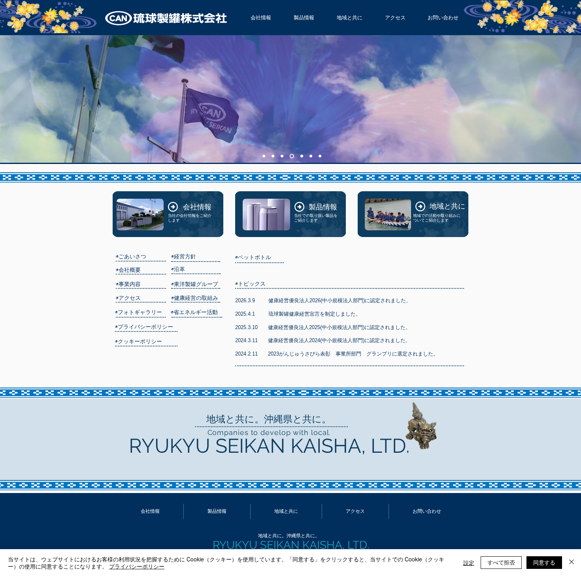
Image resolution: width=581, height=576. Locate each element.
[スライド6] (310, 156)
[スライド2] (273, 156)
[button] (260, 18)
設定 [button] (468, 563)
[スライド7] (263, 156)
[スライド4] (292, 156)
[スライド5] (301, 156)
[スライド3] (282, 156)
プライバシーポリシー (136, 566)
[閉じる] (571, 562)
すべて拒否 (501, 562)
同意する (544, 562)
